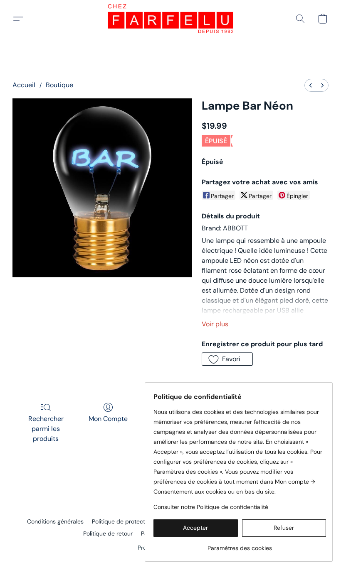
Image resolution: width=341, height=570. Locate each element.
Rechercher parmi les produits (46, 428)
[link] (239, 545)
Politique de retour (108, 533)
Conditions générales (55, 521)
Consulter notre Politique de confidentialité (210, 507)
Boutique (59, 85)
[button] (170, 18)
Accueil (23, 85)
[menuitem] (310, 85)
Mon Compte (108, 418)
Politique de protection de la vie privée (143, 521)
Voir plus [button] (215, 324)
